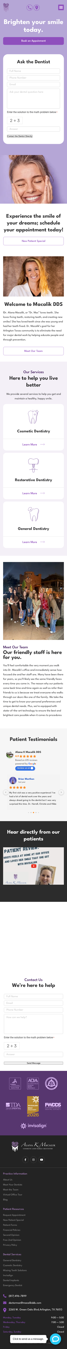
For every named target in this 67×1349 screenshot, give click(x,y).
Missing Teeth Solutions (15, 1270)
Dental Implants (11, 1280)
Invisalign (8, 1275)
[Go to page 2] (31, 812)
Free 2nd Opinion (12, 1240)
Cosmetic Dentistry (12, 1265)
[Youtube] (41, 1159)
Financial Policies (11, 1230)
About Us (7, 1180)
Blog (5, 1200)
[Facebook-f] (25, 1159)
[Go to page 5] (38, 812)
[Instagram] (33, 1159)
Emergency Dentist (12, 1285)
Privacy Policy (10, 1245)
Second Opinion (11, 1235)
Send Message (33, 1063)
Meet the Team (10, 1190)
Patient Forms (10, 1225)
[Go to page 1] (28, 812)
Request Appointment (14, 1215)
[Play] (33, 866)
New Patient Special (13, 1220)
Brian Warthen (26, 779)
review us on (23, 768)
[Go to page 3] (33, 812)
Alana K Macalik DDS (28, 752)
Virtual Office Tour (12, 1195)
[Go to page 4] (36, 812)
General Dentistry (12, 1260)
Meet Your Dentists (12, 1185)
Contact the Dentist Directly (19, 136)
